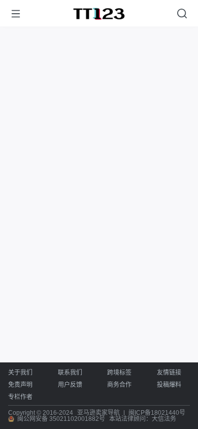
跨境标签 (119, 373)
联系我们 (70, 373)
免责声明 (20, 385)
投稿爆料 (169, 385)
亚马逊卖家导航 (98, 413)
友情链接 (169, 373)
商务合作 (119, 385)
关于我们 (20, 373)
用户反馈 (70, 385)
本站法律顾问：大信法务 (142, 419)
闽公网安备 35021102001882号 (61, 419)
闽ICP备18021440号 (156, 413)
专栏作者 (20, 397)
